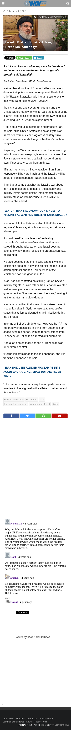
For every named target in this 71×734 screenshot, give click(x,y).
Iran (42, 399)
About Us (20, 718)
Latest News (8, 718)
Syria (55, 404)
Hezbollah (31, 399)
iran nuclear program (15, 404)
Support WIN (40, 722)
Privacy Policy (46, 718)
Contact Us (32, 718)
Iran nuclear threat (40, 404)
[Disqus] (35, 467)
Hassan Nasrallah (14, 399)
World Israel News (43, 725)
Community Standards (13, 722)
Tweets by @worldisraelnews (32, 637)
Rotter (29, 722)
